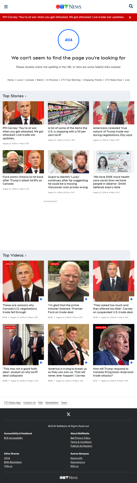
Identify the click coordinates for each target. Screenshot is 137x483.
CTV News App (12, 402)
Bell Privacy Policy (80, 437)
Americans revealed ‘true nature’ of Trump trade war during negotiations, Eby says (112, 131)
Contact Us (29, 402)
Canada (29, 79)
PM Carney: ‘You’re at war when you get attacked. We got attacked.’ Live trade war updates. (23, 133)
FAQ (40, 402)
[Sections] (6, 6)
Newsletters (51, 402)
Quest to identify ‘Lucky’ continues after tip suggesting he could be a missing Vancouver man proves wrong (68, 182)
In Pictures (52, 79)
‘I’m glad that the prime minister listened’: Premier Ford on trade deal (65, 309)
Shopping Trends (92, 79)
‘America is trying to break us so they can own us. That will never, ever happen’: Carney (67, 372)
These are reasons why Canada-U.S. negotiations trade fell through (20, 309)
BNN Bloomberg (13, 462)
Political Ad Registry (81, 445)
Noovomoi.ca (78, 462)
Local (20, 79)
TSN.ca (8, 466)
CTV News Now (113, 79)
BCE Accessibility (13, 437)
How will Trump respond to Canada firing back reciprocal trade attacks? (113, 372)
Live (127, 79)
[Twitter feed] (68, 414)
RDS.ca (75, 466)
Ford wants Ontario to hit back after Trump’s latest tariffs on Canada (23, 180)
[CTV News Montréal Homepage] (68, 7)
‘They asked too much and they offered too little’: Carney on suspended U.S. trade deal (113, 309)
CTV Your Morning (71, 79)
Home (11, 79)
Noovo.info (76, 458)
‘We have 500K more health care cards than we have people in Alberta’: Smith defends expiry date (111, 182)
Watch (40, 79)
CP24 (7, 458)
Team (64, 402)
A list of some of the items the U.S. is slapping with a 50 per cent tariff (67, 131)
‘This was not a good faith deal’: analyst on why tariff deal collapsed (20, 372)
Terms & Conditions (81, 441)
